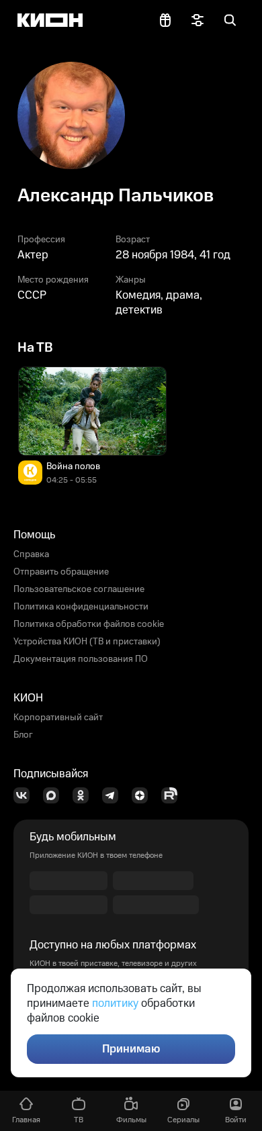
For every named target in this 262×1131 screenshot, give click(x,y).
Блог (23, 735)
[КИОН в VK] (25, 795)
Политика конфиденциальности (80, 607)
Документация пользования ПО (80, 659)
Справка (31, 554)
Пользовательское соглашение (78, 589)
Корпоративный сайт (58, 717)
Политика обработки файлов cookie (88, 624)
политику (115, 1003)
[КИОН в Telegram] (114, 795)
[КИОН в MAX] (55, 795)
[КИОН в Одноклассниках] (85, 795)
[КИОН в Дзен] (144, 795)
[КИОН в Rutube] (173, 795)
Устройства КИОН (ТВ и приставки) (87, 642)
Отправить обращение (61, 572)
